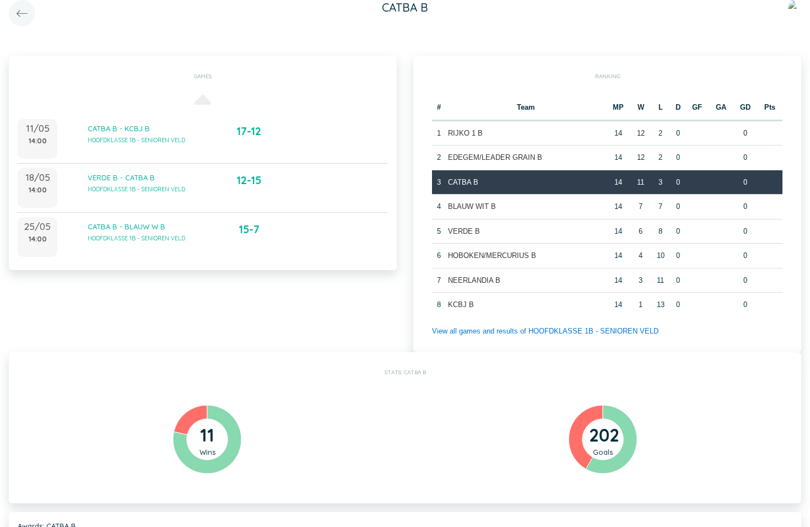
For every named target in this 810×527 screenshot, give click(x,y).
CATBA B (463, 182)
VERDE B (464, 231)
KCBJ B (461, 304)
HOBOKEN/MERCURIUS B (492, 255)
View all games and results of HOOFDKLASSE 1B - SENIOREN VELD (545, 331)
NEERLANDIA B (474, 280)
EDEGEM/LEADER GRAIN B (495, 157)
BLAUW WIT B (472, 206)
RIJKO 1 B (465, 133)
